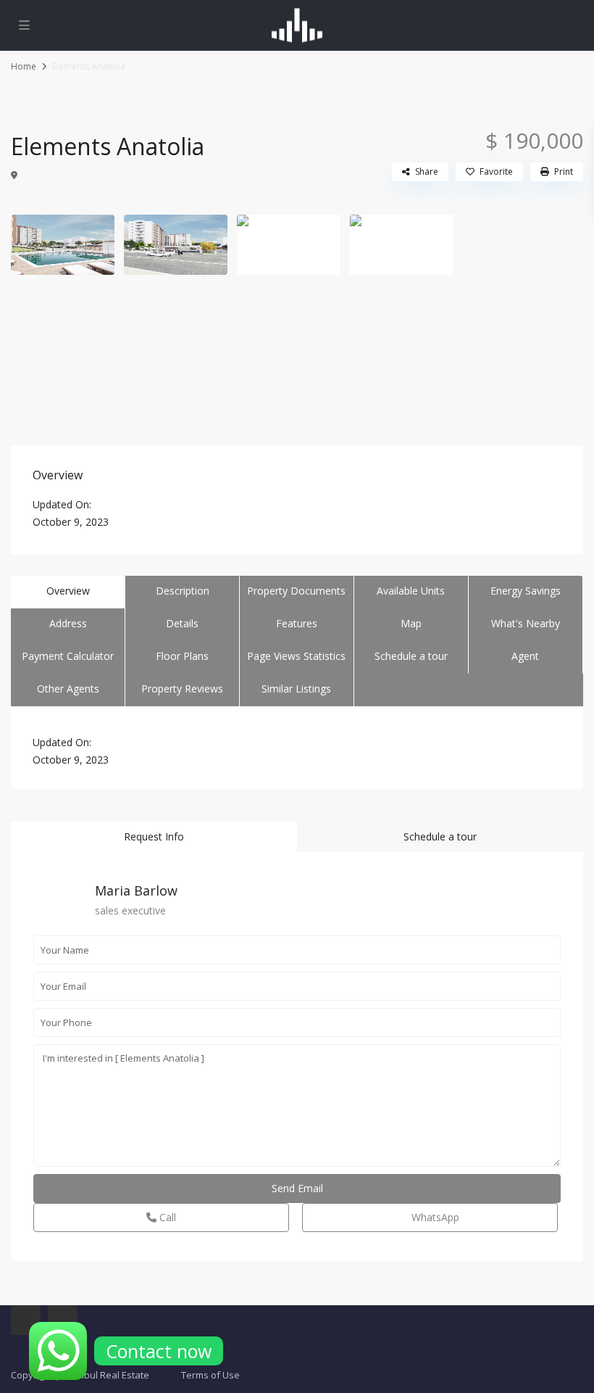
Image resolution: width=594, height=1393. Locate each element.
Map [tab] (411, 623)
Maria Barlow (136, 890)
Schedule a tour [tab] (411, 656)
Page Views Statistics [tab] (296, 656)
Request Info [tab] (154, 836)
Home (23, 66)
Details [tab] (182, 623)
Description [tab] (182, 591)
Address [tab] (68, 623)
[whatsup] (26, 1320)
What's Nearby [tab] (525, 623)
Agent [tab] (525, 656)
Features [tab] (296, 623)
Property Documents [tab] (296, 591)
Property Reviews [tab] (182, 688)
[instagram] (63, 1320)
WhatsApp (434, 1217)
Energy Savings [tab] (525, 591)
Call (166, 1217)
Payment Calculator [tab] (68, 656)
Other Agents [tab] (68, 688)
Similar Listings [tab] (296, 688)
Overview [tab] (68, 591)
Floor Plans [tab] (182, 656)
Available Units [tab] (411, 591)
